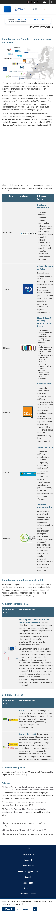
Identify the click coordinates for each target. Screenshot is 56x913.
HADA (22, 710)
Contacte (28, 877)
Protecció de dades (28, 894)
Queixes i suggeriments (28, 871)
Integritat (28, 860)
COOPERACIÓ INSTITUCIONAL (34, 20)
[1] (33, 595)
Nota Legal (28, 888)
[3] (26, 775)
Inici (18, 20)
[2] (51, 772)
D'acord (8, 909)
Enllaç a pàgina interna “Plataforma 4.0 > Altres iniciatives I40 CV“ (25, 830)
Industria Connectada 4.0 (9, 191)
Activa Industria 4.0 (27, 734)
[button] (51, 2)
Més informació (24, 909)
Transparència (28, 854)
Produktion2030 (45, 447)
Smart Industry (44, 384)
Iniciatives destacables (40, 27)
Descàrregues (28, 866)
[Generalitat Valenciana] (21, 9)
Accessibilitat (28, 883)
